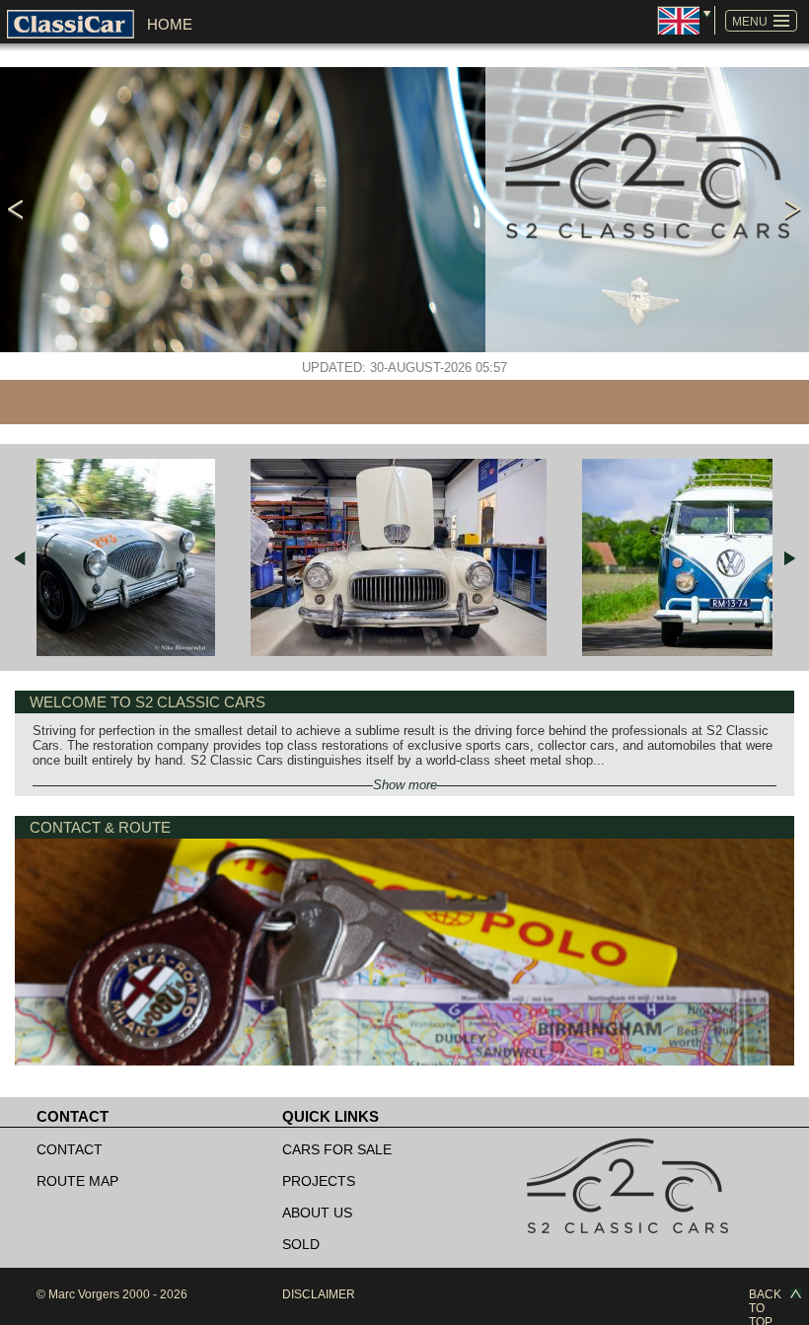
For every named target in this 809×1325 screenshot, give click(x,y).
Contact (70, 1149)
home (169, 24)
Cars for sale (337, 1149)
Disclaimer (318, 1294)
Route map (77, 1181)
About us (317, 1212)
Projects (318, 1181)
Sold (301, 1244)
